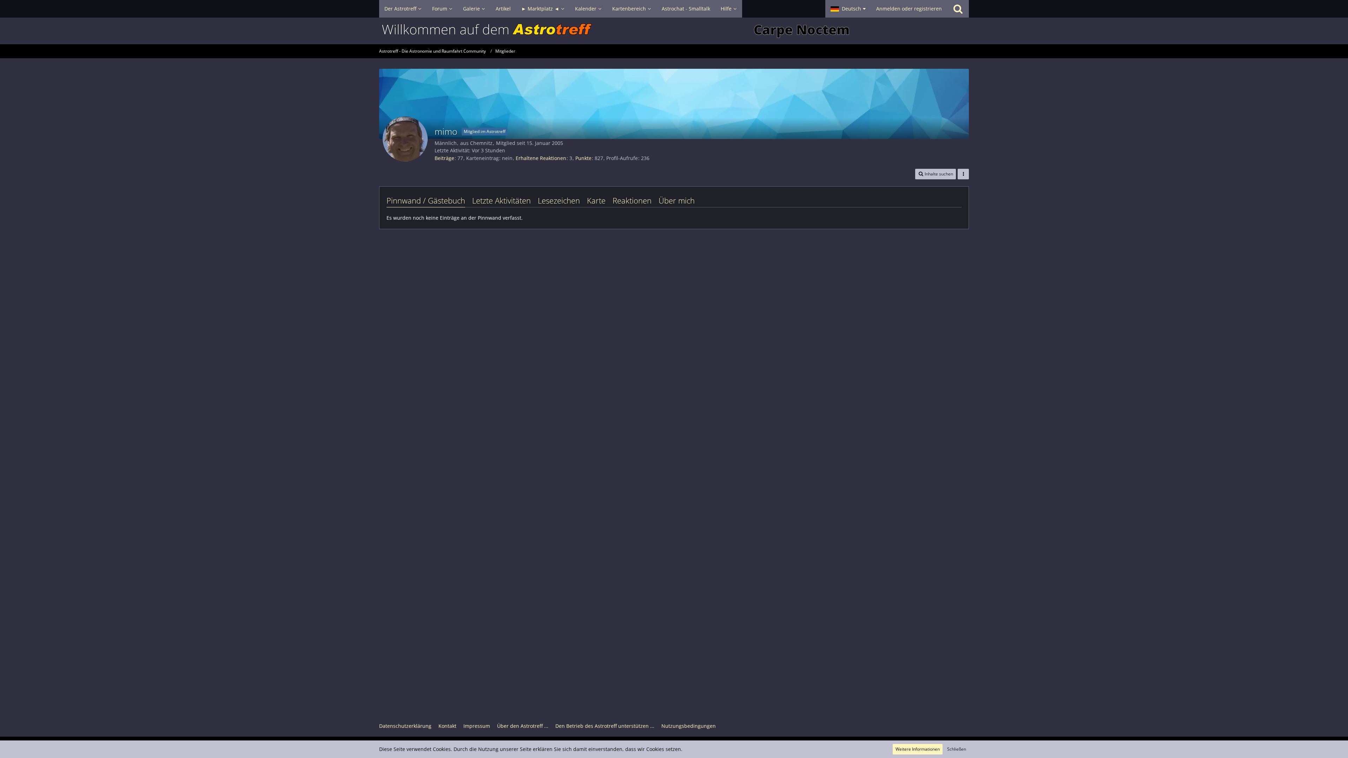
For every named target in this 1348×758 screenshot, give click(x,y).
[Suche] (958, 9)
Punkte (583, 158)
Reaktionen (632, 200)
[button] (848, 9)
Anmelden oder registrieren (909, 8)
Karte (596, 200)
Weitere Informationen (918, 749)
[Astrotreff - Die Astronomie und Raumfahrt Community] (674, 30)
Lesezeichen (559, 200)
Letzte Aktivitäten (501, 200)
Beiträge (444, 158)
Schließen (956, 749)
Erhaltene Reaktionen (541, 158)
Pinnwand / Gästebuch (425, 200)
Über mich (677, 200)
